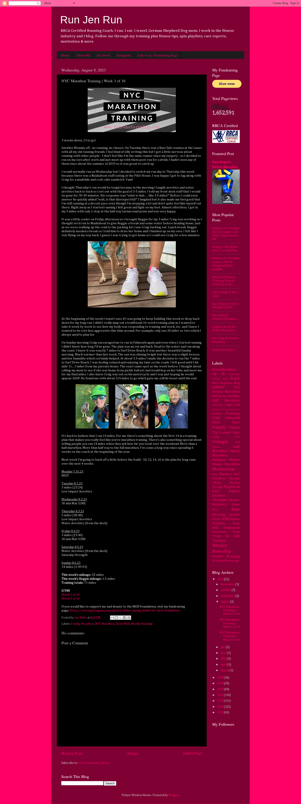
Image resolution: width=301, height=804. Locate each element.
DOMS (216, 418)
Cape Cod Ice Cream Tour (226, 409)
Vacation (219, 540)
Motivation (223, 469)
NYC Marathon (105, 623)
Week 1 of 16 (70, 594)
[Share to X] (120, 617)
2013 (220, 712)
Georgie (220, 441)
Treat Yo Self (226, 536)
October (226, 590)
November (228, 584)
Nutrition (226, 474)
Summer (219, 523)
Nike (214, 474)
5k (223, 374)
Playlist (229, 487)
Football (224, 432)
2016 (220, 695)
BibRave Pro (226, 387)
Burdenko (217, 405)
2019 (220, 677)
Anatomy (235, 374)
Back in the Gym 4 (223, 350)
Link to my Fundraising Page (157, 55)
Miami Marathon (226, 464)
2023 (220, 579)
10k (214, 374)
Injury (235, 451)
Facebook (103, 55)
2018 (220, 683)
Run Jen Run (91, 20)
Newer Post (72, 754)
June (224, 652)
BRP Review (220, 396)
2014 (220, 706)
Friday (235, 432)
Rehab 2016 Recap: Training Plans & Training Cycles (224, 281)
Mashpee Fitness (226, 460)
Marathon (87, 623)
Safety (216, 519)
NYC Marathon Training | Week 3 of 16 (230, 636)
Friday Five (226, 437)
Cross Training (226, 413)
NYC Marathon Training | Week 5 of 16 (230, 610)
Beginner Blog (230, 383)
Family (75, 623)
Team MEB (123, 623)
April (224, 664)
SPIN (225, 519)
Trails (236, 531)
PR (238, 487)
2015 (220, 700)
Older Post (192, 754)
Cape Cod (232, 405)
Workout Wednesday (225, 560)
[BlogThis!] (116, 617)
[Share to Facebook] (125, 617)
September (228, 596)
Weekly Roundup (142, 623)
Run (235, 509)
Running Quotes (226, 514)
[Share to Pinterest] (129, 617)
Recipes (235, 500)
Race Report (226, 491)
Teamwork (231, 528)
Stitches (235, 519)
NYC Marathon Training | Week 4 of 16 (230, 623)
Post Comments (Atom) (93, 763)
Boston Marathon (226, 392)
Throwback (219, 531)
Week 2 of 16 (70, 598)
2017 (220, 689)
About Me (83, 55)
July (223, 647)
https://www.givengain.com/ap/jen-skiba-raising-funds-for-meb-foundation (125, 610)
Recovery (219, 504)
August (225, 601)
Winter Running (226, 556)
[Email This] (112, 617)
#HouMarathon (224, 370)
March (225, 670)
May (224, 658)
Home (65, 55)
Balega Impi (220, 379)
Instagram (124, 55)
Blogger (174, 795)
